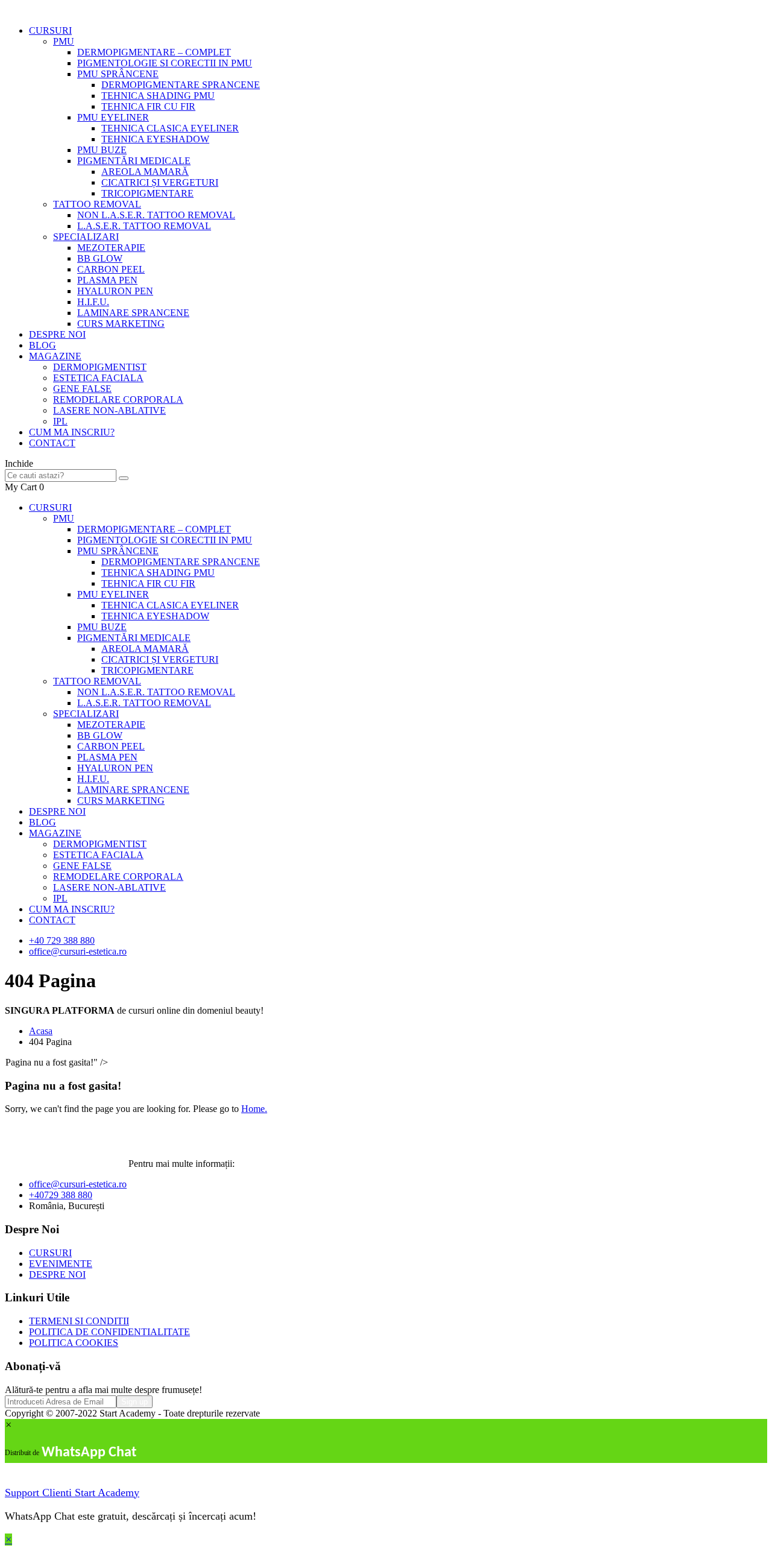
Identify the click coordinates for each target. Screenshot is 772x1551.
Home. (254, 1109)
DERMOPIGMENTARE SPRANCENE (180, 85)
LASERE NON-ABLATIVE (109, 410)
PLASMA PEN (107, 280)
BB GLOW (99, 258)
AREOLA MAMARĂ (145, 171)
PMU (63, 41)
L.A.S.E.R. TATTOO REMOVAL (144, 226)
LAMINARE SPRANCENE (133, 313)
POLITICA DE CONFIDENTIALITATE (109, 1332)
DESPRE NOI (57, 334)
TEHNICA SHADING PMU (158, 95)
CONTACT (52, 443)
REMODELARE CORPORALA (118, 399)
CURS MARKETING (121, 323)
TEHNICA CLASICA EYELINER (170, 128)
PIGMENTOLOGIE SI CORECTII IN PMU (164, 63)
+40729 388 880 (60, 1195)
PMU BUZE (102, 150)
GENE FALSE (82, 389)
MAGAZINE (55, 356)
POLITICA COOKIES (73, 1343)
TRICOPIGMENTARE (147, 193)
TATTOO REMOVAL (97, 204)
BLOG (42, 345)
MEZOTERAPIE (111, 247)
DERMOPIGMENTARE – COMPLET (154, 52)
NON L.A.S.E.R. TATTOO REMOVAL (156, 215)
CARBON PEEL (111, 269)
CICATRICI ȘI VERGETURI (159, 182)
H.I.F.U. (93, 302)
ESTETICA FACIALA (98, 378)
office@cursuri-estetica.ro (78, 951)
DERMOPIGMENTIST (100, 367)
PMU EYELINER (113, 117)
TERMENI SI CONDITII (79, 1321)
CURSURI (50, 30)
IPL (60, 421)
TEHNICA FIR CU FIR (148, 106)
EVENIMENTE (60, 1264)
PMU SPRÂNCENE (118, 74)
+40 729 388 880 (62, 940)
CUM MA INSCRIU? (72, 432)
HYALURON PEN (115, 291)
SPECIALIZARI (86, 237)
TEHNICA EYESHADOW (155, 139)
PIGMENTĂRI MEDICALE (134, 161)
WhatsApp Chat (89, 1452)
